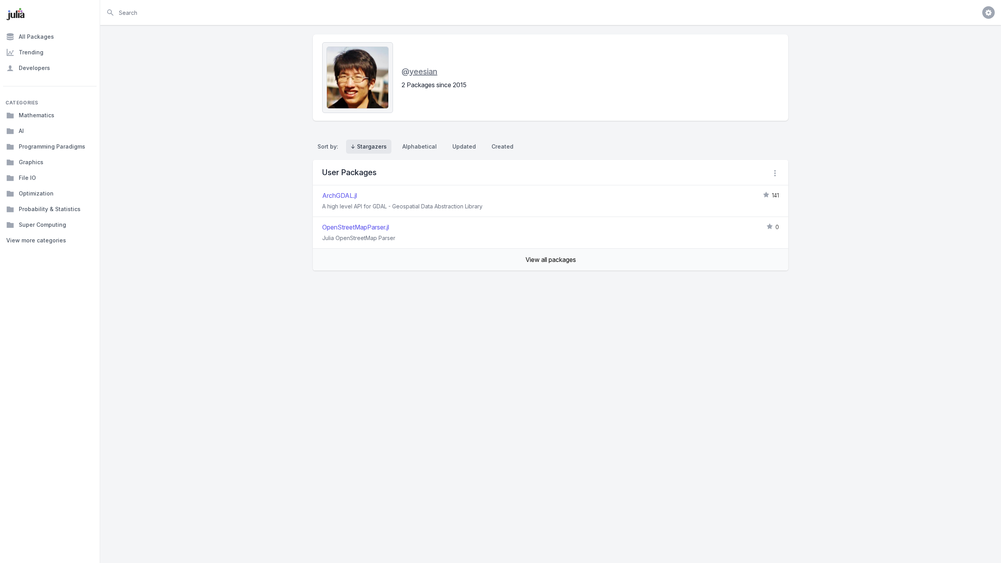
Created (502, 146)
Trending (31, 52)
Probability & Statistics (50, 209)
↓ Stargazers (369, 146)
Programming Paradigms (52, 146)
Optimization (36, 193)
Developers (34, 68)
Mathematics (36, 115)
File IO (27, 177)
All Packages (36, 36)
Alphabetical (419, 146)
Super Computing (42, 224)
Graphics (31, 162)
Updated (464, 146)
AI (21, 130)
